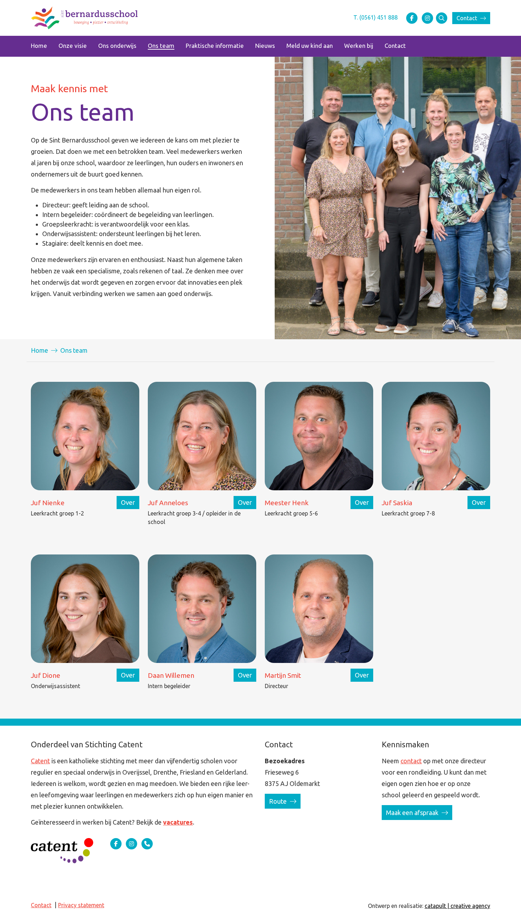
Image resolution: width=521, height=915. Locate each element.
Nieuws (265, 45)
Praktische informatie (215, 45)
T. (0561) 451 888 (375, 17)
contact (411, 760)
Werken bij (358, 45)
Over (128, 502)
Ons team (161, 45)
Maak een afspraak (413, 812)
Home (39, 45)
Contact (467, 18)
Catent (40, 760)
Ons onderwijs (117, 45)
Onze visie (72, 45)
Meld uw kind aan (309, 45)
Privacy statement (81, 905)
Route (278, 801)
